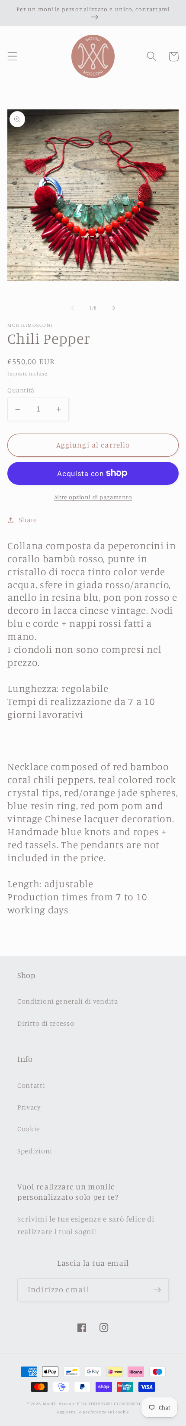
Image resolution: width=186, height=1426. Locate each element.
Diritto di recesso (45, 1023)
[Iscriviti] (157, 1290)
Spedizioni (34, 1150)
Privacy (29, 1107)
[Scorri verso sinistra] (72, 308)
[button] (12, 57)
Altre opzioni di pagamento (93, 497)
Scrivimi (32, 1218)
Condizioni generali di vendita (67, 1001)
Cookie (28, 1128)
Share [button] (28, 519)
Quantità (21, 390)
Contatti (31, 1085)
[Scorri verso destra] (113, 308)
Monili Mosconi (59, 1403)
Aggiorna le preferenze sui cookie (93, 1412)
